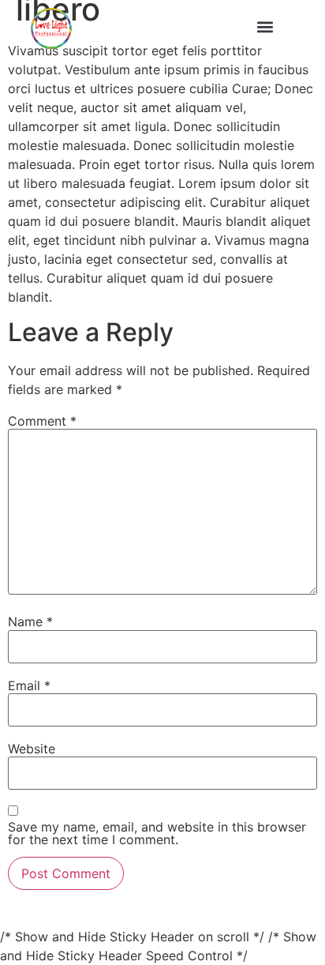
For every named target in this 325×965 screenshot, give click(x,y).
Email (29, 685)
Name (30, 621)
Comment (42, 421)
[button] (265, 26)
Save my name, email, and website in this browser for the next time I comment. (157, 833)
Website (31, 748)
